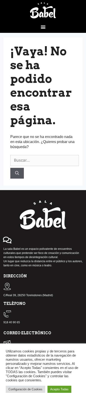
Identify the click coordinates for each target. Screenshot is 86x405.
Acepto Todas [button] (59, 389)
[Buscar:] (44, 160)
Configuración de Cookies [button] (25, 389)
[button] (43, 27)
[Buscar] (17, 173)
